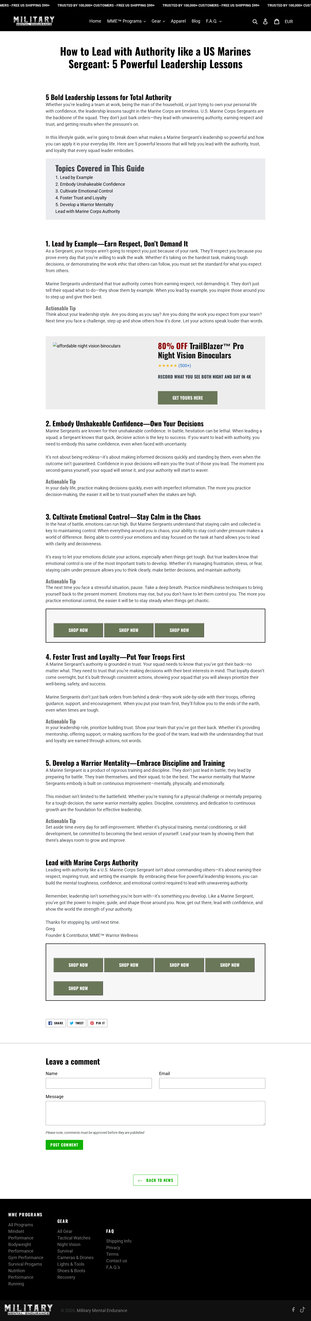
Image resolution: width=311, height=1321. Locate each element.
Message (55, 1096)
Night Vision (68, 1244)
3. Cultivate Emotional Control (84, 191)
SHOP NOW (78, 630)
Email (164, 1073)
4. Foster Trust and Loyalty (81, 197)
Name (52, 1073)
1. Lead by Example (74, 177)
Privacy (113, 1247)
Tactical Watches (73, 1237)
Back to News (159, 1180)
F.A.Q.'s (113, 1267)
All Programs (20, 1224)
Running (16, 1283)
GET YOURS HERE (188, 398)
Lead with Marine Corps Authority (87, 211)
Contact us (116, 1260)
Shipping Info (118, 1241)
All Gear (64, 1231)
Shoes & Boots (71, 1270)
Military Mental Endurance (102, 1310)
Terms (112, 1254)
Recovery (66, 1277)
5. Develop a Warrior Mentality (84, 204)
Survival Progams (25, 1264)
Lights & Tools (70, 1264)
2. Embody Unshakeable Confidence (90, 184)
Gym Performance (25, 1257)
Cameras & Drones (75, 1257)
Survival (65, 1251)
